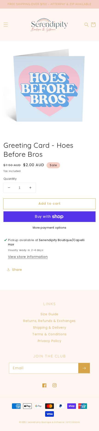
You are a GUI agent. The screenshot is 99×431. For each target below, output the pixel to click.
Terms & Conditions (49, 334)
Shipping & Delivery (49, 327)
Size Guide (49, 314)
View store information (28, 256)
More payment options (50, 228)
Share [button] (17, 269)
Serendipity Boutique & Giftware (46, 422)
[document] (49, 88)
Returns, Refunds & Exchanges (49, 321)
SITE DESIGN (73, 422)
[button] (6, 25)
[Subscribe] (84, 368)
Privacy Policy (49, 341)
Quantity (10, 179)
